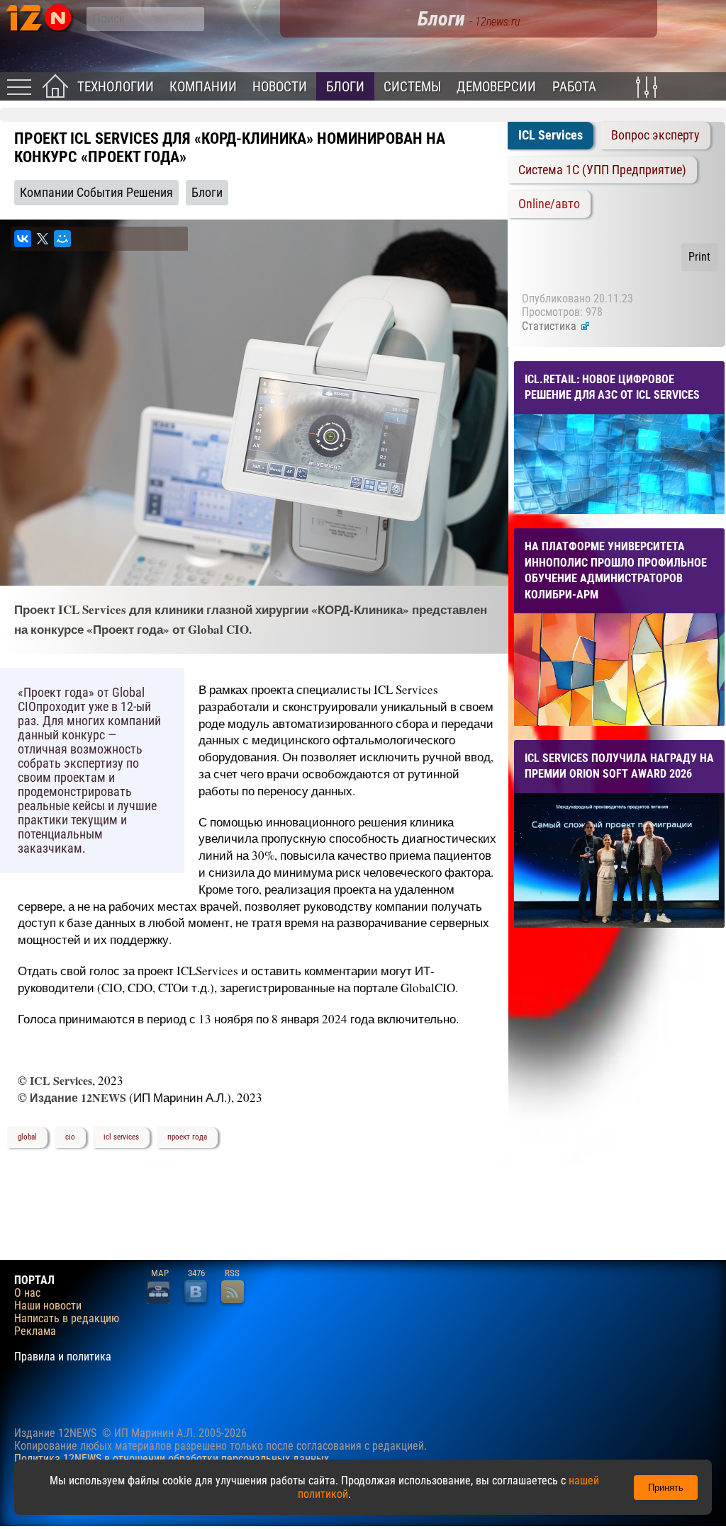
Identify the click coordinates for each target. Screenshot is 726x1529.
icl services (121, 1137)
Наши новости (48, 1306)
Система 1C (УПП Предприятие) (602, 170)
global (27, 1137)
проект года (187, 1137)
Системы (412, 87)
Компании (203, 87)
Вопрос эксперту (655, 135)
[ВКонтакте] (22, 238)
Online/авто (549, 204)
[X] (42, 238)
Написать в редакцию (66, 1318)
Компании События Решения (96, 193)
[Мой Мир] (62, 238)
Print (699, 256)
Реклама (35, 1331)
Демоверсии (496, 87)
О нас (27, 1293)
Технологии (115, 87)
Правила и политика (62, 1357)
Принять (665, 1487)
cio (70, 1137)
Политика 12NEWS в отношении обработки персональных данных (171, 1458)
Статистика (550, 326)
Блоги (345, 87)
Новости (279, 87)
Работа (574, 87)
